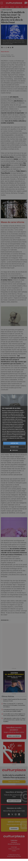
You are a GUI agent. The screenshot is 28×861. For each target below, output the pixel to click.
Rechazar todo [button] (14, 447)
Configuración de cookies (14, 438)
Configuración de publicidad (19, 434)
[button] (14, 450)
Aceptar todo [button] (14, 443)
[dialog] (14, 429)
